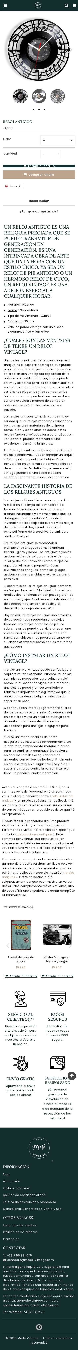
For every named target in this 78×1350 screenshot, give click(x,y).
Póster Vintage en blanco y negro (57, 959)
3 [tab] (45, 110)
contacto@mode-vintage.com (30, 1260)
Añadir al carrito (59, 976)
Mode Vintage (28, 1338)
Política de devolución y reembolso (29, 1202)
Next (70, 49)
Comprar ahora (41, 175)
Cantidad (10, 154)
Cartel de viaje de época (21, 959)
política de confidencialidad (24, 1195)
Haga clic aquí (49, 1296)
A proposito (11, 1181)
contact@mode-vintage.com (28, 1301)
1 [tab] (33, 110)
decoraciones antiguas (35, 834)
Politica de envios (16, 1188)
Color (7, 139)
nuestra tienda (52, 1271)
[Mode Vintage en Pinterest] (39, 1329)
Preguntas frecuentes (19, 1225)
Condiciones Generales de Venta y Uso (32, 1209)
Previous (8, 49)
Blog (6, 1174)
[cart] (74, 5)
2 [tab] (39, 110)
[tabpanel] (20, 96)
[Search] (66, 5)
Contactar (11, 1239)
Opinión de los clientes (20, 1232)
